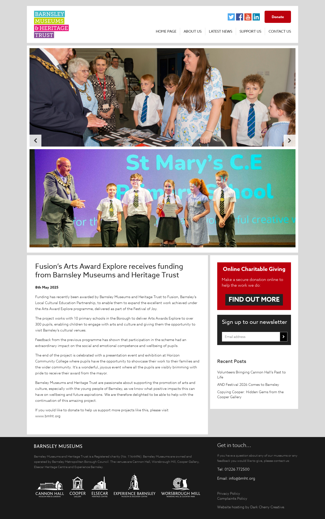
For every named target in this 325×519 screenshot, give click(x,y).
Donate (278, 16)
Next (289, 141)
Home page (166, 31)
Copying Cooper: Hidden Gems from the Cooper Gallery (250, 394)
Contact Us (280, 31)
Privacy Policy (228, 493)
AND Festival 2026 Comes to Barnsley (248, 384)
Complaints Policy (232, 498)
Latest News (220, 31)
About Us (193, 31)
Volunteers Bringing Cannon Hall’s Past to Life (251, 375)
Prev (35, 141)
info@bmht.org (242, 478)
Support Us (250, 31)
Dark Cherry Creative (267, 506)
